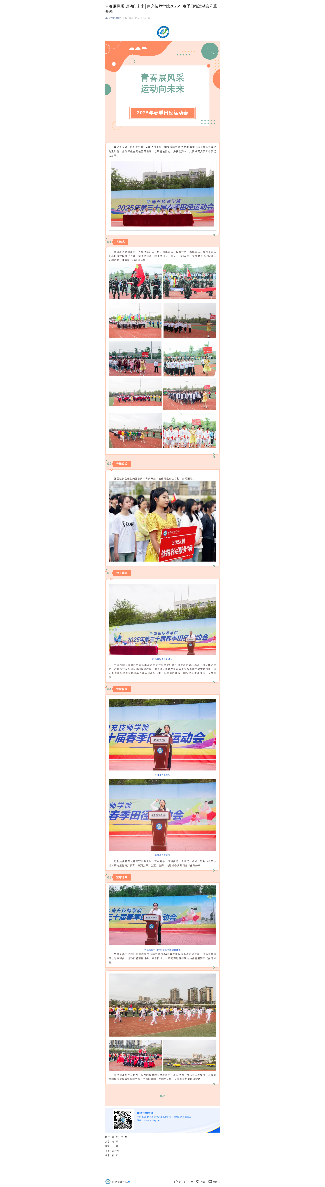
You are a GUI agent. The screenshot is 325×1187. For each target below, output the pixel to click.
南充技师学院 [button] (113, 18)
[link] (121, 1181)
